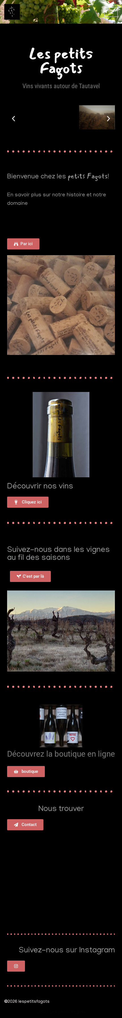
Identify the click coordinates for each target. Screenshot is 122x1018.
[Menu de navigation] (111, 12)
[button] (13, 118)
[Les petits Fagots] (13, 12)
